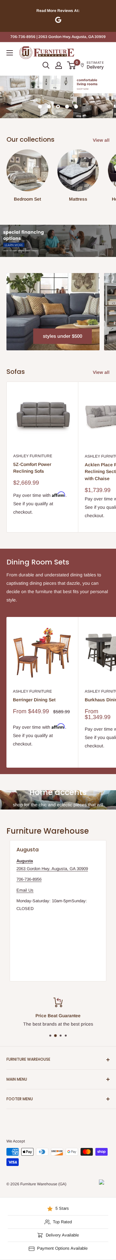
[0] (72, 65)
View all (101, 140)
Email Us (25, 890)
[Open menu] (9, 52)
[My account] (58, 65)
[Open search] (46, 65)
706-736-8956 (29, 879)
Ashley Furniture (32, 456)
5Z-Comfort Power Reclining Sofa (32, 468)
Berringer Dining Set (34, 699)
